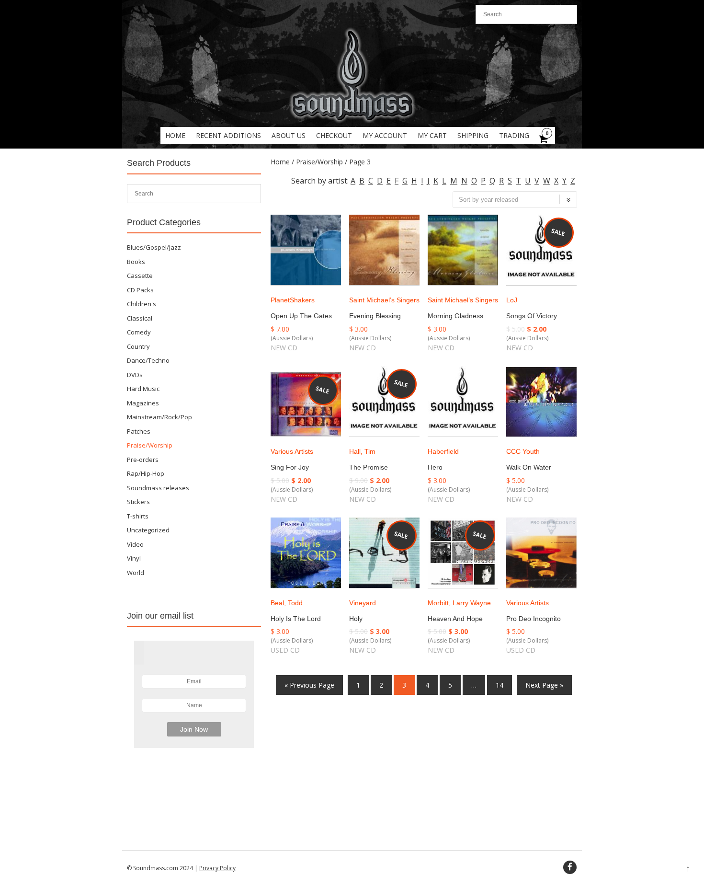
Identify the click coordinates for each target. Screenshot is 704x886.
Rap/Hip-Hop (145, 473)
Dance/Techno (148, 360)
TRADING (514, 135)
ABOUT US (289, 135)
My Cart (432, 135)
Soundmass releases (158, 487)
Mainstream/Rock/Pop (159, 417)
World (135, 572)
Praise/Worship (319, 161)
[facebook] (570, 867)
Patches (138, 431)
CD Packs (140, 290)
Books (136, 261)
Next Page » (544, 685)
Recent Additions (228, 135)
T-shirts (137, 516)
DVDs (135, 374)
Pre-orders (143, 459)
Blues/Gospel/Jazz (154, 247)
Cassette (140, 275)
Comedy (139, 332)
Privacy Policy (217, 868)
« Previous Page (309, 685)
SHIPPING (472, 135)
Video (135, 544)
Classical (139, 318)
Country (138, 346)
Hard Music (143, 388)
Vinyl (134, 558)
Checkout (334, 135)
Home (175, 135)
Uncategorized (148, 530)
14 (499, 685)
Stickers (138, 501)
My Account (385, 135)
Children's (141, 303)
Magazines (143, 403)
